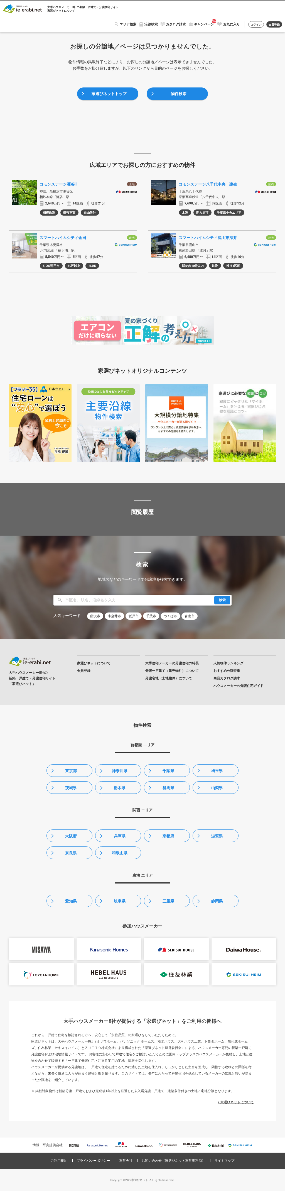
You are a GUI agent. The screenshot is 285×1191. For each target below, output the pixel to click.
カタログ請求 (176, 24)
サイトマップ (224, 1161)
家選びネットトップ (109, 93)
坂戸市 (134, 616)
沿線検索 (151, 24)
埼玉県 (217, 770)
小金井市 (114, 616)
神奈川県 (119, 770)
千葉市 (151, 616)
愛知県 (71, 901)
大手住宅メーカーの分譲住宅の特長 (172, 663)
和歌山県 (119, 853)
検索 (222, 600)
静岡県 (217, 901)
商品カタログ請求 (226, 678)
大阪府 (71, 836)
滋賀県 (217, 836)
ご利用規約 (59, 1161)
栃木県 (120, 787)
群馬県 (168, 787)
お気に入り (231, 24)
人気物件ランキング (228, 663)
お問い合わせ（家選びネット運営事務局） (173, 1161)
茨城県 (71, 787)
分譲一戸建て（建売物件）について (172, 671)
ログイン (256, 24)
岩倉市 (190, 616)
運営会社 (125, 1161)
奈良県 (71, 853)
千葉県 (168, 770)
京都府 (168, 836)
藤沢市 (95, 616)
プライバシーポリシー (93, 1161)
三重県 (168, 901)
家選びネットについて (61, 10)
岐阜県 (120, 901)
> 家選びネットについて (236, 1102)
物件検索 (178, 93)
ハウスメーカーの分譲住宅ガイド (238, 686)
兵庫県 (120, 836)
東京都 (71, 770)
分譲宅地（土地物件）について (168, 678)
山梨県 (217, 787)
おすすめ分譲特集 (226, 671)
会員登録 (274, 24)
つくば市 (170, 616)
